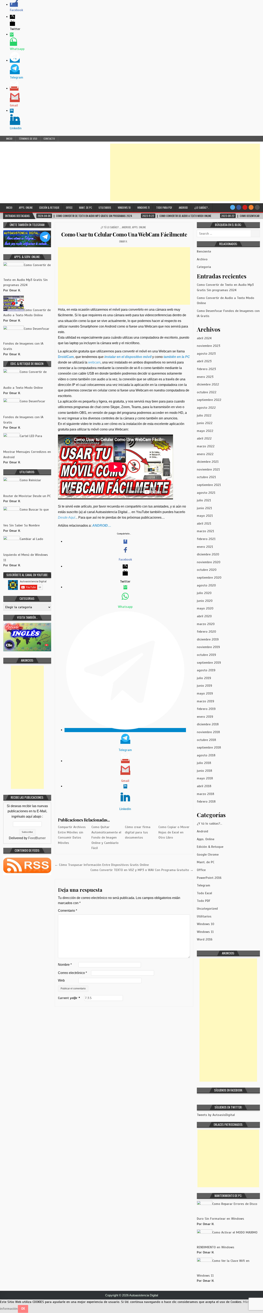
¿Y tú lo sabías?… (209, 823)
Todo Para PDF (164, 207)
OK (23, 1308)
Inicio (9, 138)
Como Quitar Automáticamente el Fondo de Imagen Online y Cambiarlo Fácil (106, 837)
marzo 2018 (205, 794)
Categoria (204, 267)
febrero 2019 (206, 709)
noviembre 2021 (208, 469)
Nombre (65, 964)
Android (183, 207)
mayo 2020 (205, 608)
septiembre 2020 (209, 578)
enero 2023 (205, 377)
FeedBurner (37, 838)
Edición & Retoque (49, 207)
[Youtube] (244, 207)
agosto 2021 (206, 493)
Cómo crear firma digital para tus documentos (137, 832)
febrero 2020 (206, 632)
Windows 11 (143, 207)
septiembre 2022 (209, 400)
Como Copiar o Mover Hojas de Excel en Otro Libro (173, 832)
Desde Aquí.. (67, 517)
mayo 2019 (205, 693)
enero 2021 (205, 547)
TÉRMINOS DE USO (28, 138)
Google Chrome (208, 855)
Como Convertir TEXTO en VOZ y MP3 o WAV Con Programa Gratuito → (141, 870)
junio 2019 (204, 686)
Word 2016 (204, 939)
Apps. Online (26, 207)
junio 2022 (204, 423)
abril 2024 (204, 338)
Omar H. (123, 241)
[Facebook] (238, 207)
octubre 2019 (206, 655)
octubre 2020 (206, 570)
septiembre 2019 (209, 663)
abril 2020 (204, 616)
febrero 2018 (206, 802)
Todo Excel (204, 893)
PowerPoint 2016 (209, 878)
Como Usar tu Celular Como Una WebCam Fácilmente (124, 234)
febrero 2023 (206, 369)
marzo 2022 (206, 446)
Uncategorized (207, 909)
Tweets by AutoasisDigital (216, 1115)
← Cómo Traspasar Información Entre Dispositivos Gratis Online (102, 865)
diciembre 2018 (208, 724)
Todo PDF (203, 901)
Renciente (204, 251)
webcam (94, 362)
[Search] (257, 207)
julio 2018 (204, 763)
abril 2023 (204, 361)
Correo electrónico (72, 973)
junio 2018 (204, 771)
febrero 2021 (206, 539)
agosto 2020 (206, 585)
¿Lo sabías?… (201, 207)
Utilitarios (105, 207)
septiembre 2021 (209, 485)
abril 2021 (204, 524)
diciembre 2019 (208, 639)
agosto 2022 (206, 408)
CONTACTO (49, 138)
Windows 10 (124, 207)
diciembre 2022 (208, 384)
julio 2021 (204, 500)
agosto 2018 (206, 755)
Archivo (202, 259)
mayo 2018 (205, 778)
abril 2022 (204, 438)
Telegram (203, 885)
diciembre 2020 (208, 554)
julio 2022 (204, 415)
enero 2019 (205, 717)
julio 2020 (204, 593)
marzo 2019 (205, 701)
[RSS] (251, 207)
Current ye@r (69, 998)
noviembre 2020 (208, 562)
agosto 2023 (206, 354)
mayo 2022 (205, 431)
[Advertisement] (185, 172)
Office (69, 207)
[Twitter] (232, 207)
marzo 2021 (205, 531)
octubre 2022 (206, 392)
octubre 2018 (206, 740)
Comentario (67, 910)
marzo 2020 (206, 624)
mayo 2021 (205, 516)
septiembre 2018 (209, 747)
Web (61, 980)
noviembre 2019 (208, 647)
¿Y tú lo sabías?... (111, 227)
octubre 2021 (206, 477)
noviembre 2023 (208, 346)
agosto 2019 (206, 670)
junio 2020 (204, 601)
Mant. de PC (85, 207)
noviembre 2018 (208, 732)
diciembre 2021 (208, 462)
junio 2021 (204, 508)
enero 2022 (205, 454)
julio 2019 (204, 678)
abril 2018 (204, 786)
